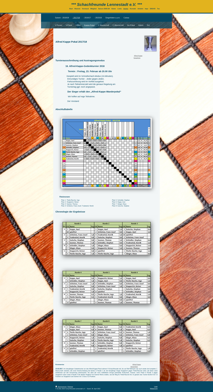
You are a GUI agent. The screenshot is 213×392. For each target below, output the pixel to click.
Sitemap (70, 387)
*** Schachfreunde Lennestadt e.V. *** (106, 4)
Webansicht (154, 388)
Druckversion (62, 387)
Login (156, 386)
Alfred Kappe (138, 56)
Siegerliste (137, 58)
